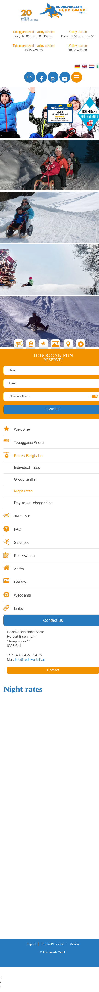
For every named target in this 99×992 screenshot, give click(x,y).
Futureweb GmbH (54, 952)
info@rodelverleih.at (30, 660)
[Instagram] (53, 77)
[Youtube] (64, 77)
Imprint (31, 944)
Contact (53, 670)
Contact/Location (53, 944)
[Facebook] (41, 77)
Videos (74, 944)
